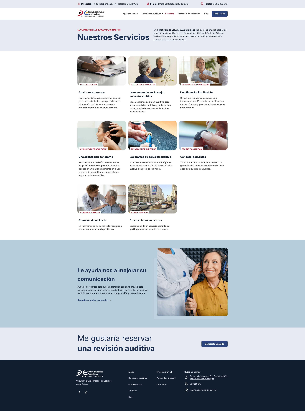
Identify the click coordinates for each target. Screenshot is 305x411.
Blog (206, 14)
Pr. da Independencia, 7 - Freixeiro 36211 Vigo (115, 4)
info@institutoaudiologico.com (173, 4)
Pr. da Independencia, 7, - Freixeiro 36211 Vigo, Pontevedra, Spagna (208, 377)
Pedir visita (219, 14)
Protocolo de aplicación (189, 14)
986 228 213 (221, 4)
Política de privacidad (165, 378)
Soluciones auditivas (151, 14)
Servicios (169, 14)
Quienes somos (130, 14)
